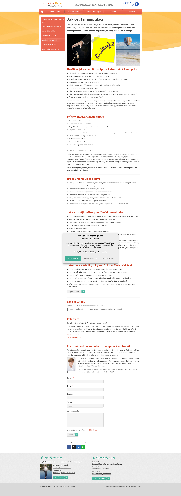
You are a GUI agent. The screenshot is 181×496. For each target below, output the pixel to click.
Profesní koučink (74, 11)
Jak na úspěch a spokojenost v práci (53, 20)
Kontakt (132, 11)
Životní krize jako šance (101, 473)
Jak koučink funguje (93, 11)
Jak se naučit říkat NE (49, 44)
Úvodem (42, 11)
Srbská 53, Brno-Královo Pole (64, 473)
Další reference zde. (74, 337)
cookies (73, 486)
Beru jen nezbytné (90, 258)
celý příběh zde (72, 334)
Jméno (70, 378)
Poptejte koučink (74, 292)
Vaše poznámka (73, 411)
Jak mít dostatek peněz (50, 49)
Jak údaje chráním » (92, 430)
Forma (70, 402)
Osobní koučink (55, 11)
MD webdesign (115, 486)
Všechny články (99, 478)
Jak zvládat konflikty (49, 35)
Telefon (70, 394)
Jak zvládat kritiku (48, 31)
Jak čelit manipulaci (49, 40)
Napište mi (59, 477)
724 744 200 (57, 470)
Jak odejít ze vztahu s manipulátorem (107, 464)
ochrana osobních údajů (61, 486)
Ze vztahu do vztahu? (100, 469)
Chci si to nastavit (108, 258)
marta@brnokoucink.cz (62, 468)
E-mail (70, 386)
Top (176, 491)
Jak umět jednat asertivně (51, 26)
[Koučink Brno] (52, 4)
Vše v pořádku (73, 258)
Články (113, 11)
